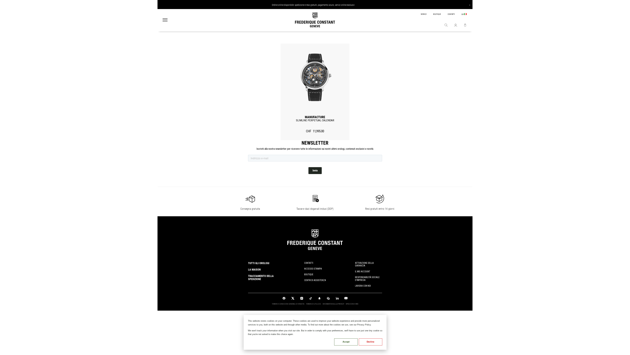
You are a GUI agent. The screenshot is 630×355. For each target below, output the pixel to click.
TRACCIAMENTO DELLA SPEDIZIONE (261, 277)
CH (462, 14)
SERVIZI (424, 14)
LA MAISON (254, 269)
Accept (346, 342)
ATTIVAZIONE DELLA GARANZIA (364, 264)
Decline (370, 342)
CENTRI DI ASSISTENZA (315, 280)
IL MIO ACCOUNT (362, 271)
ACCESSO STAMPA (313, 268)
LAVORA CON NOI (363, 285)
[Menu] (165, 20)
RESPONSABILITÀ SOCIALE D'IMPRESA (367, 278)
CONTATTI (451, 14)
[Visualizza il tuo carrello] (465, 25)
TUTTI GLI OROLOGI (258, 263)
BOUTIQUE (437, 14)
